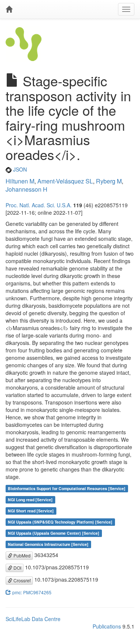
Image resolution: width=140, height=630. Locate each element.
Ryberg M (109, 181)
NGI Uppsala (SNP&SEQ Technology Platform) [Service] (60, 522)
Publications (107, 626)
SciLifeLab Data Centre (33, 619)
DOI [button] (16, 568)
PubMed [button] (21, 555)
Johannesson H (26, 189)
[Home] (9, 9)
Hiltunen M (20, 181)
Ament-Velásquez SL (65, 181)
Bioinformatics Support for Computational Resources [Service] (66, 488)
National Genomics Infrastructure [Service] (48, 544)
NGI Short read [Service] (31, 511)
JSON (19, 169)
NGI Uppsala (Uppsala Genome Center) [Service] (53, 533)
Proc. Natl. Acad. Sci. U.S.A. (39, 205)
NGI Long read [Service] (30, 499)
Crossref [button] (21, 580)
